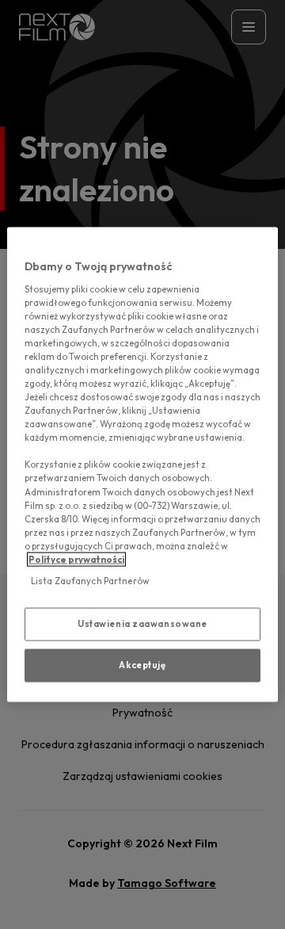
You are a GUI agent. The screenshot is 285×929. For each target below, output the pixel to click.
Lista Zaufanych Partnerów (90, 581)
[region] (142, 464)
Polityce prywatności (76, 558)
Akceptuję (142, 664)
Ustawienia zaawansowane (142, 623)
